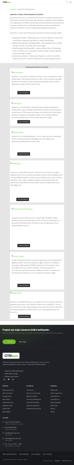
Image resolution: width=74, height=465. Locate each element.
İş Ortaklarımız (55, 399)
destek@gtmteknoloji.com (13, 438)
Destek (52, 412)
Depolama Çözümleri (33, 405)
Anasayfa (13, 9)
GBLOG (52, 408)
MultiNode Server (8, 402)
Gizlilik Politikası (24, 454)
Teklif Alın (10, 342)
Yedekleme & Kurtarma (33, 408)
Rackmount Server (8, 390)
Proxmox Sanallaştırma (33, 399)
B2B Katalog (6, 412)
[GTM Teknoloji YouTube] (8, 379)
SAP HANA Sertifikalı (32, 402)
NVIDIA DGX (6, 408)
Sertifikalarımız (55, 396)
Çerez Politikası (35, 454)
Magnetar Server (8, 405)
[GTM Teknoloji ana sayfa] (11, 356)
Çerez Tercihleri (47, 454)
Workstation (6, 399)
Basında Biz (54, 405)
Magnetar (57, 461)
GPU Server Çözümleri (33, 393)
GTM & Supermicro (56, 393)
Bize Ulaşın (22, 342)
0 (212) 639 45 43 (10, 427)
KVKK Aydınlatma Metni (10, 454)
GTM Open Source (66, 461)
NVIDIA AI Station (31, 396)
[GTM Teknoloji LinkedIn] (4, 379)
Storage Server (7, 396)
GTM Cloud (29, 390)
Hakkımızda (54, 390)
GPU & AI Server (8, 393)
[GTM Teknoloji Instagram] (13, 379)
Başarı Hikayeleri (55, 402)
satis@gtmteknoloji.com (12, 433)
